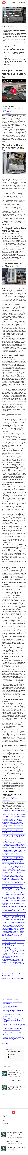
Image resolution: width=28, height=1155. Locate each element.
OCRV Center (7, 31)
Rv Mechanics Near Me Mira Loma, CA (12, 856)
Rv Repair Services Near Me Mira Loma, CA (14, 918)
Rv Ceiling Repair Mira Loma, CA (11, 869)
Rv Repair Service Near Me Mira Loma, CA (14, 30)
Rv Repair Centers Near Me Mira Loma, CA (13, 844)
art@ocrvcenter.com (11, 798)
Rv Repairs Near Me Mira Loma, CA (11, 910)
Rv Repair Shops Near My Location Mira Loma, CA (13, 903)
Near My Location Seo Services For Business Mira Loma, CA (11, 974)
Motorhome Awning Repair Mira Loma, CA (13, 868)
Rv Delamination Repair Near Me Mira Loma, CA (12, 853)
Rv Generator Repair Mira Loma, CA (12, 822)
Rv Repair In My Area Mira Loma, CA (12, 34)
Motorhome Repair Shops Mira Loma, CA (13, 888)
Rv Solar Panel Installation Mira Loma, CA (13, 815)
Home (13, 2)
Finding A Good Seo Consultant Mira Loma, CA (14, 979)
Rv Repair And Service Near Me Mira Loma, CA (14, 811)
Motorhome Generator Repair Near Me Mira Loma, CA (13, 840)
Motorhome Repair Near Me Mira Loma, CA (14, 929)
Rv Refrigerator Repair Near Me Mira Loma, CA (12, 828)
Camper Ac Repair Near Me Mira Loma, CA (13, 823)
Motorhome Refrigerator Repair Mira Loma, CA (12, 825)
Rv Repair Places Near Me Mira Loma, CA (13, 820)
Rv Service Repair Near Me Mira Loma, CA (13, 834)
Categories (22, 2)
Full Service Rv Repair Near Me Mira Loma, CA (13, 940)
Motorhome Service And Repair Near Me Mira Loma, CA (13, 946)
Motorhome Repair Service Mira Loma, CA (14, 33)
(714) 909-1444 (7, 111)
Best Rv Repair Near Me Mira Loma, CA (13, 843)
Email (11, 1057)
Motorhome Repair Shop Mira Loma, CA (13, 925)
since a (19, 201)
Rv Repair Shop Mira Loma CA (12, 9)
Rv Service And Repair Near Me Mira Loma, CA (14, 847)
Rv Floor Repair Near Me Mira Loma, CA (15, 59)
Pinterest (13, 1054)
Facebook (13, 1051)
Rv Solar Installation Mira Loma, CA (14, 52)
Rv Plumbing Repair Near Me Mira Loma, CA (13, 816)
